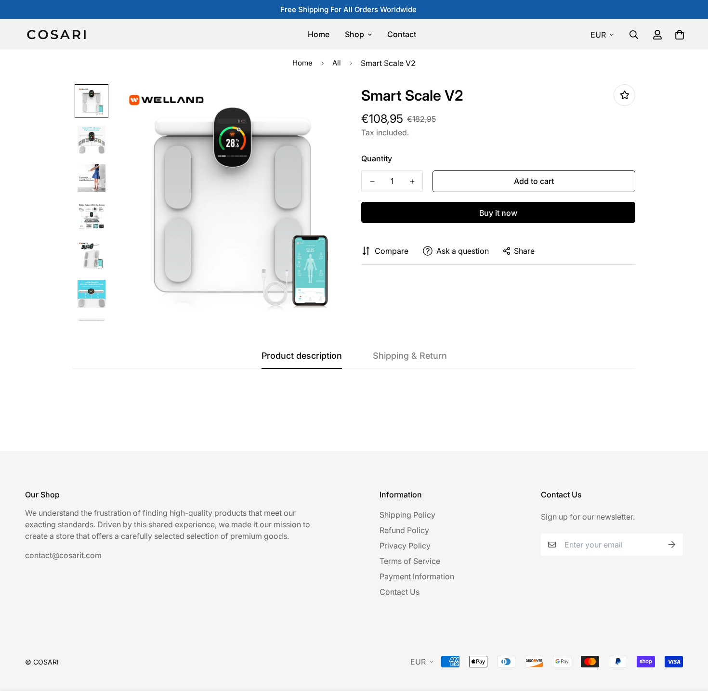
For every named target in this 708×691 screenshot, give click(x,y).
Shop (354, 34)
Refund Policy (404, 530)
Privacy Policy (405, 545)
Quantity (376, 158)
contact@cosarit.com (63, 555)
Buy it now (498, 213)
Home (318, 34)
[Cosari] (56, 34)
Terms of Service (410, 561)
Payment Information (417, 576)
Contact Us (400, 592)
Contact (401, 34)
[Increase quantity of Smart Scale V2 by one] (412, 181)
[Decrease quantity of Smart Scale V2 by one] (372, 181)
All (336, 62)
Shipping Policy (407, 515)
